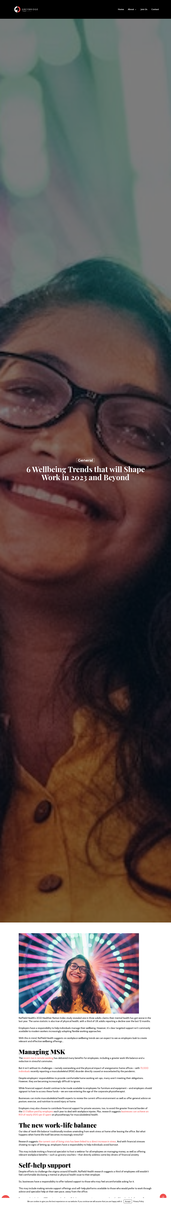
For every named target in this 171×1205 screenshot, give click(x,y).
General (85, 460)
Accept (128, 1201)
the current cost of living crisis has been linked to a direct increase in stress (77, 1141)
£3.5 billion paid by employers (38, 1111)
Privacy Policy (138, 1201)
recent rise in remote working (38, 1058)
